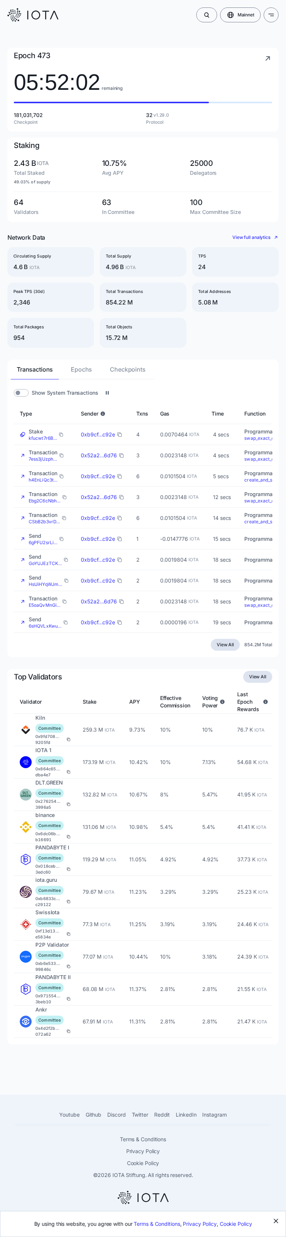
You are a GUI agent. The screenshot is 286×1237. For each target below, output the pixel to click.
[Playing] (107, 392)
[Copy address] (68, 739)
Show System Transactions (65, 392)
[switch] (21, 393)
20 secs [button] (222, 622)
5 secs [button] (220, 434)
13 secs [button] (222, 497)
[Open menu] (271, 14)
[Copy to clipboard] (61, 434)
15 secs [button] (222, 518)
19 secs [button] (222, 559)
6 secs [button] (221, 476)
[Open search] (206, 14)
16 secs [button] (222, 539)
